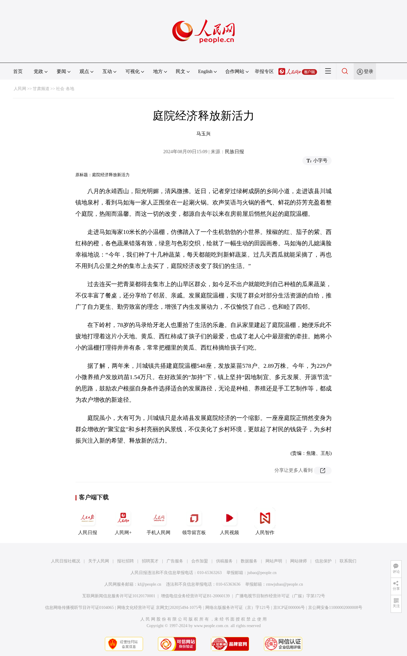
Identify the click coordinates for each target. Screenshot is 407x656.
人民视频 (229, 532)
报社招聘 (125, 561)
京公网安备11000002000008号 (335, 607)
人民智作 (264, 532)
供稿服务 (224, 561)
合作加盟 (199, 561)
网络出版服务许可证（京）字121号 (237, 607)
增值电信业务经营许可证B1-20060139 (195, 596)
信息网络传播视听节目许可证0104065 (79, 607)
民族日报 (234, 151)
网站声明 (273, 561)
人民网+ (123, 532)
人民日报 (87, 532)
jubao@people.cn (261, 572)
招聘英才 (150, 561)
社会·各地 (65, 88)
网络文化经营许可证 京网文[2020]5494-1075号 (159, 607)
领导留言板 (194, 532)
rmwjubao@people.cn (284, 584)
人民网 (20, 88)
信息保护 (323, 561)
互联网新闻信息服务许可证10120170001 (118, 596)
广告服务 (175, 561)
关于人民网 (98, 561)
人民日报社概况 (65, 561)
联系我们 (348, 561)
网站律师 (298, 561)
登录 (368, 71)
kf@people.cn (149, 584)
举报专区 (264, 71)
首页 (18, 71)
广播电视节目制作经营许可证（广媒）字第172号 (280, 596)
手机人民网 (158, 532)
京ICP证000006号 (289, 607)
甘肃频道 (41, 88)
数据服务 (249, 561)
